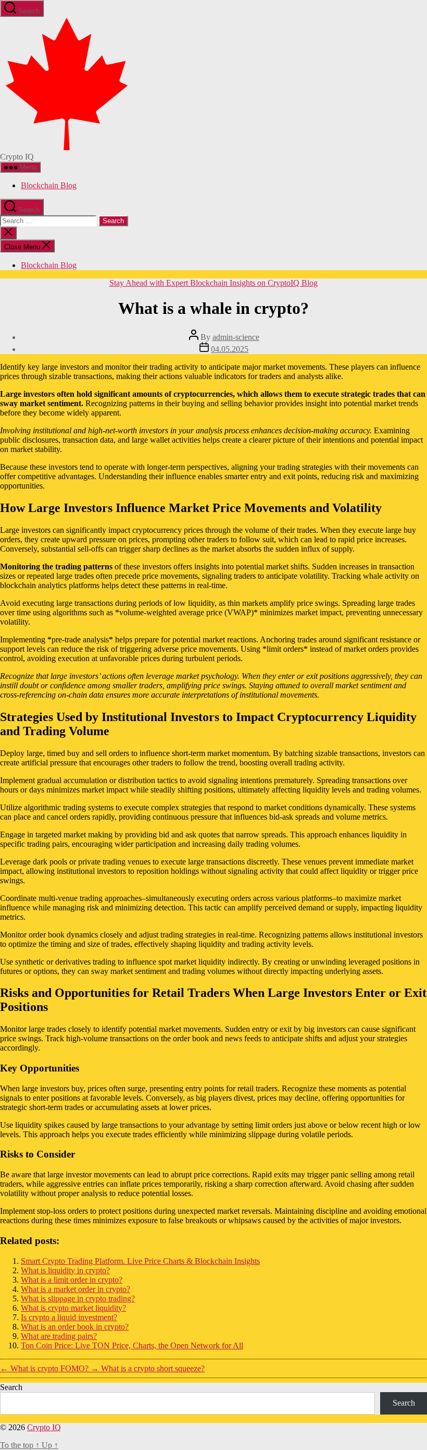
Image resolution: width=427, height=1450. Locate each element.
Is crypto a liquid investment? (69, 1317)
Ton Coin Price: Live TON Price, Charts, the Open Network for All (132, 1345)
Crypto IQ (44, 1427)
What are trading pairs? (59, 1336)
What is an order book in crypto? (75, 1326)
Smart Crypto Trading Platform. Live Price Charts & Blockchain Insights (140, 1261)
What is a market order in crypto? (75, 1289)
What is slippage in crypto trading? (78, 1298)
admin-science (235, 337)
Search (11, 1387)
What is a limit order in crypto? (71, 1279)
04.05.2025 (229, 349)
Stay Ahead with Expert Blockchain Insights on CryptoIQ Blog (213, 282)
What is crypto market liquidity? (73, 1307)
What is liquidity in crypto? (65, 1270)
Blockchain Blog (49, 185)
